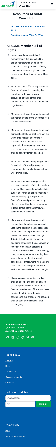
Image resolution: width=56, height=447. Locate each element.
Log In (7, 431)
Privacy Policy (12, 425)
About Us (9, 361)
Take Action (10, 372)
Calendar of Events (13, 377)
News (7, 366)
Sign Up (43, 404)
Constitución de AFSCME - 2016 (27, 35)
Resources (10, 382)
